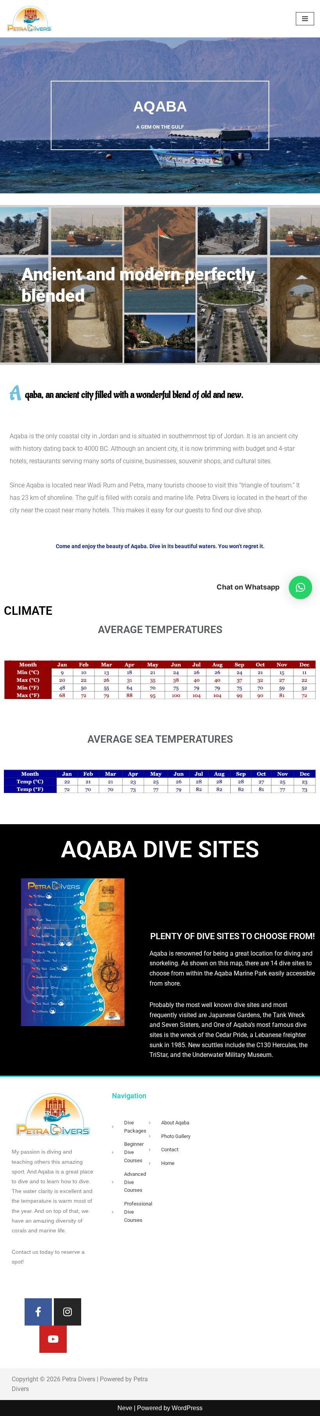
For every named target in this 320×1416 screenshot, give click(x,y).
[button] (300, 587)
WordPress (187, 1408)
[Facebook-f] (38, 1312)
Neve (124, 1408)
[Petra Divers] (29, 18)
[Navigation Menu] (305, 18)
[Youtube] (53, 1339)
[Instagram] (67, 1312)
